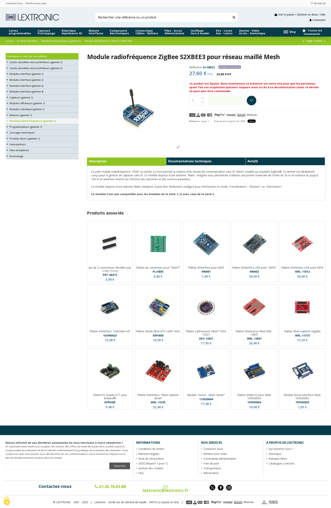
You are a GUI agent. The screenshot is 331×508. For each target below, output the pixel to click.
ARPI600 (158, 335)
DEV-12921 (206, 338)
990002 (254, 271)
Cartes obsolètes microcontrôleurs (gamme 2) (36, 68)
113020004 (206, 399)
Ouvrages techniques (22, 132)
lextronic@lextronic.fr (165, 490)
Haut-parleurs (18, 144)
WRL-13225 (158, 402)
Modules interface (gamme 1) (26, 74)
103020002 (302, 402)
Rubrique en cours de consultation (27, 56)
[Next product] (324, 41)
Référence (195, 67)
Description (98, 161)
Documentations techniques (190, 161)
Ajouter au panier (228, 100)
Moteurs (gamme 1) (21, 115)
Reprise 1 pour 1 (200, 121)
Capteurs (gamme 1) (21, 97)
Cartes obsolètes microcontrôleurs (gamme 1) (36, 62)
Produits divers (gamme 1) (25, 138)
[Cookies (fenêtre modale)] (6, 501)
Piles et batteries (19, 150)
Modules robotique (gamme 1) (27, 109)
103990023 (110, 335)
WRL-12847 (254, 338)
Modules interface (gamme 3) (26, 85)
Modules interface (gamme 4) (26, 91)
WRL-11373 (302, 335)
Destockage (16, 156)
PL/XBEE (158, 271)
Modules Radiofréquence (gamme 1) (33, 121)
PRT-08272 (110, 275)
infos (251, 121)
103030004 (254, 402)
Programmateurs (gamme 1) (26, 127)
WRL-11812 (302, 271)
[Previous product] (304, 41)
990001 (206, 271)
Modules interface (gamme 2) (26, 80)
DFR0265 (110, 402)
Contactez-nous (55, 486)
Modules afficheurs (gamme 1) (27, 103)
